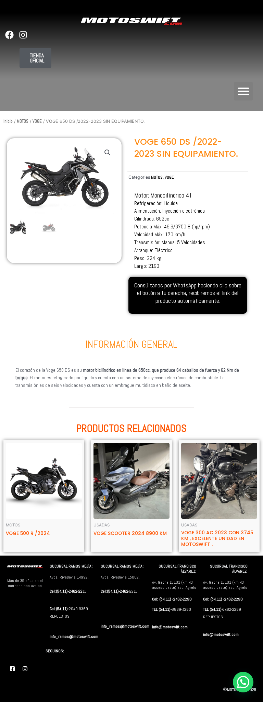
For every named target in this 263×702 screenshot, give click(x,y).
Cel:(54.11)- (59, 608)
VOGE (37, 121)
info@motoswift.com (170, 627)
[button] (243, 91)
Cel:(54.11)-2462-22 (66, 591)
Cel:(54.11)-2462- (115, 591)
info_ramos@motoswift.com (74, 636)
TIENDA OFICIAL (37, 58)
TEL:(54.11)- (162, 609)
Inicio (8, 121)
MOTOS (22, 121)
